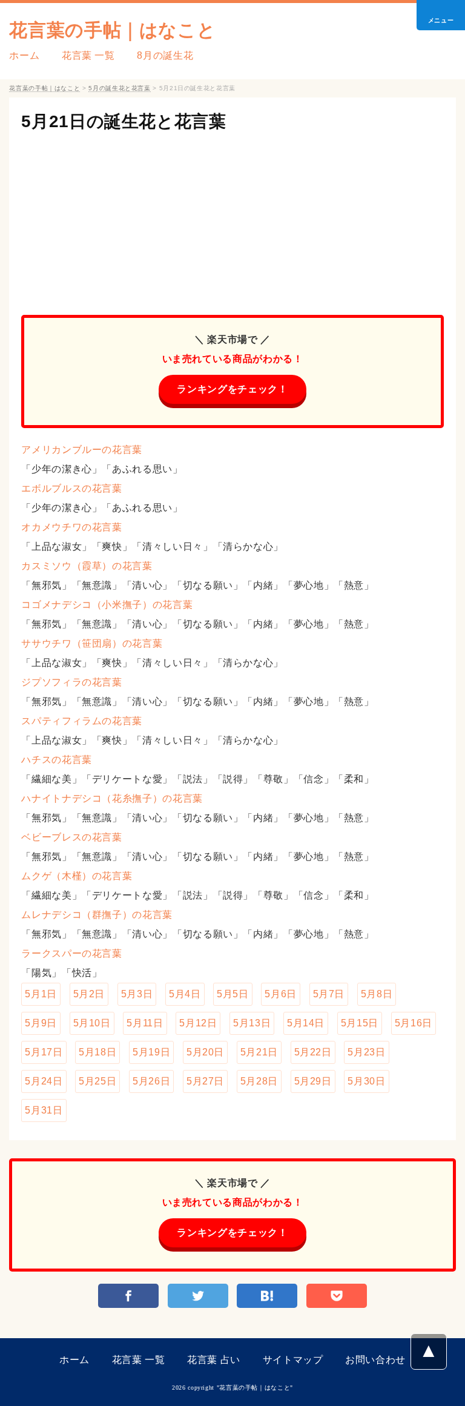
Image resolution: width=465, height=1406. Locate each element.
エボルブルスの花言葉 (71, 488)
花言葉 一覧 (88, 55)
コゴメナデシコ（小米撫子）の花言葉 (107, 604)
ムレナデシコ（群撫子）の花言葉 (97, 914)
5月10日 (92, 1023)
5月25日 (97, 1081)
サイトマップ (293, 1360)
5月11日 (145, 1023)
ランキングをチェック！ (232, 389)
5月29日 (313, 1081)
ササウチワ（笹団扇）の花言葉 (91, 643)
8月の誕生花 (165, 55)
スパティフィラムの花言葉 (81, 721)
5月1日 (41, 994)
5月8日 (377, 994)
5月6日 (281, 994)
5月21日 (259, 1052)
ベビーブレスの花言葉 (71, 837)
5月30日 (366, 1081)
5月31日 (43, 1110)
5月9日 (41, 1023)
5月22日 (313, 1052)
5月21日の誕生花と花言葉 (123, 121)
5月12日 (198, 1023)
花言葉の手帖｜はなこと (112, 30)
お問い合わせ (375, 1360)
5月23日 (366, 1052)
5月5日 (233, 994)
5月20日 (205, 1052)
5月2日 (89, 994)
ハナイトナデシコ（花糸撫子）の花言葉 (112, 798)
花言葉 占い (213, 1360)
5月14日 (306, 1023)
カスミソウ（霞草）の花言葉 (86, 566)
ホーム (24, 55)
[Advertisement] (232, 218)
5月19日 (151, 1052)
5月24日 (43, 1081)
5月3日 (137, 994)
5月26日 (151, 1081)
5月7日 (329, 994)
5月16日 (413, 1023)
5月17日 (43, 1052)
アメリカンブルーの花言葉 (81, 449)
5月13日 (252, 1023)
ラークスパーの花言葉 (71, 953)
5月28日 (259, 1081)
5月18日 (97, 1052)
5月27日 (205, 1081)
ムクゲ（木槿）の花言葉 (76, 876)
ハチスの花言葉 (56, 759)
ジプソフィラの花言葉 (71, 682)
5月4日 (185, 994)
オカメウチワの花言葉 (71, 527)
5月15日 (359, 1023)
